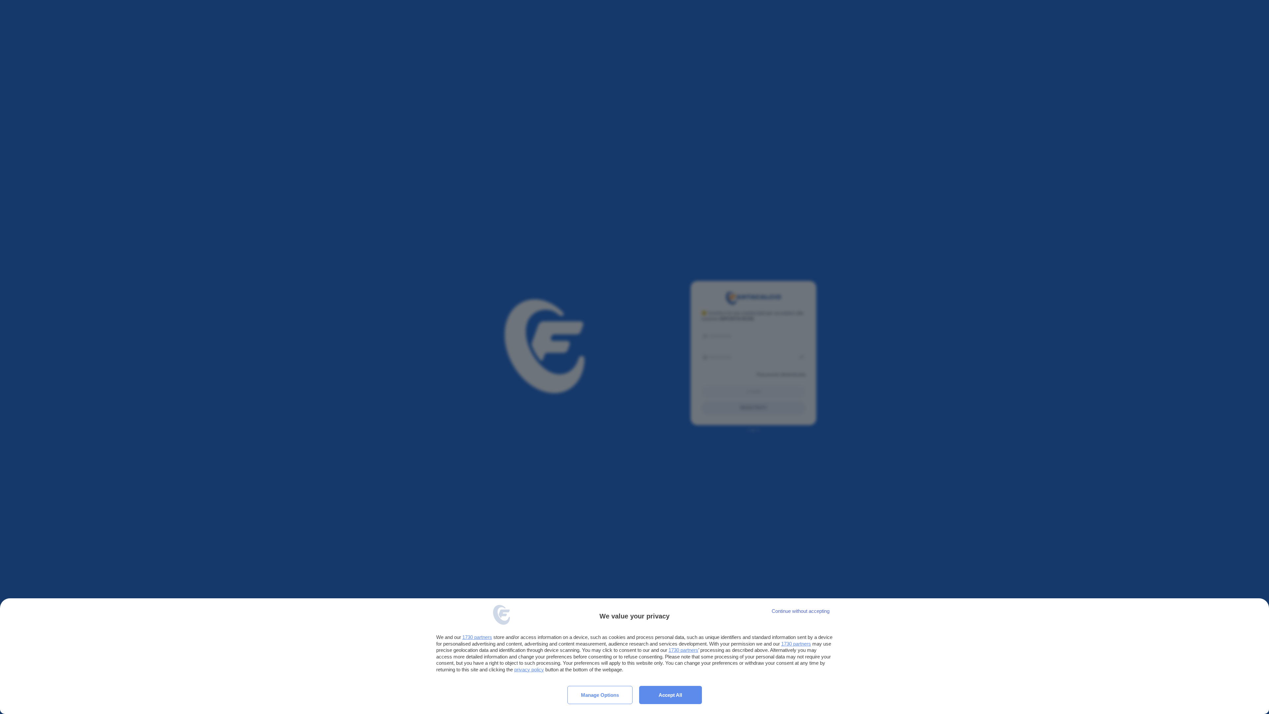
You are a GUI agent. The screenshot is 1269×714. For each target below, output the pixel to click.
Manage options (600, 695)
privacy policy (529, 669)
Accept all (670, 695)
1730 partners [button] (477, 637)
